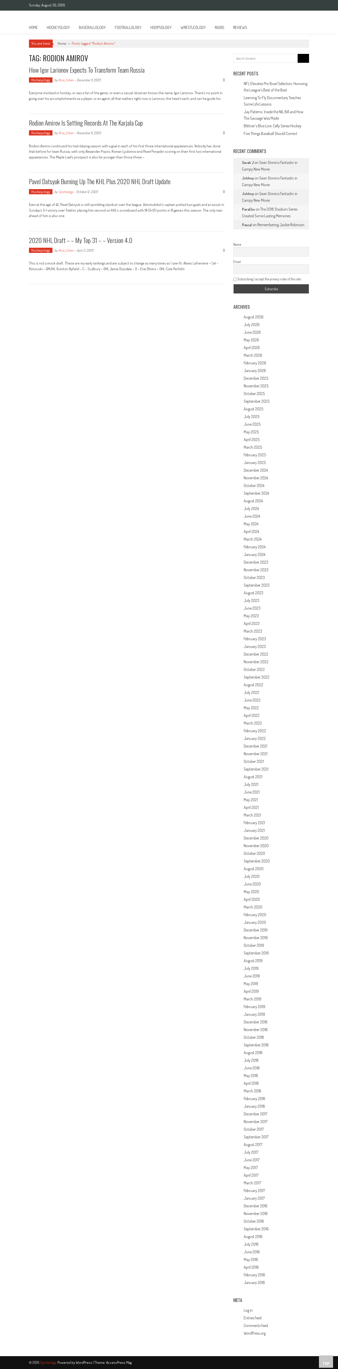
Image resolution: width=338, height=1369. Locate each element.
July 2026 (252, 324)
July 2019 (251, 968)
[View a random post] (301, 27)
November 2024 (256, 477)
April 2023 (252, 623)
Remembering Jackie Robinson (280, 224)
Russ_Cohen (66, 80)
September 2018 (256, 1044)
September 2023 (256, 585)
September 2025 (256, 401)
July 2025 (251, 416)
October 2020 (254, 853)
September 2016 (256, 1228)
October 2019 (254, 945)
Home (33, 27)
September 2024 (256, 493)
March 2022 (253, 723)
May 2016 (251, 1259)
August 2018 (253, 1052)
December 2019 (255, 929)
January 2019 (254, 1014)
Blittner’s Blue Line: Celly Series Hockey (272, 125)
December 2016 (255, 1205)
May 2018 (251, 1075)
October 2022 (254, 669)
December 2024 (256, 470)
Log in (248, 1310)
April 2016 (251, 1267)
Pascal (247, 224)
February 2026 (255, 362)
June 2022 (252, 700)
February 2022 (255, 730)
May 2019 (251, 983)
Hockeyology (58, 27)
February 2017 (254, 1190)
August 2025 (253, 408)
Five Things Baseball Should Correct (270, 133)
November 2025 (256, 385)
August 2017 (253, 1144)
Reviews (240, 27)
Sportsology (65, 192)
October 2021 (254, 761)
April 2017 (251, 1175)
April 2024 (251, 531)
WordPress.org (255, 1333)
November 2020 (256, 845)
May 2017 (251, 1167)
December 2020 (256, 838)
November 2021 (255, 753)
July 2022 (251, 692)
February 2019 (254, 1006)
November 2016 (256, 1213)
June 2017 (252, 1159)
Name (237, 244)
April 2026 (252, 347)
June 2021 (252, 792)
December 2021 (255, 746)
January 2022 (255, 738)
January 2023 (255, 646)
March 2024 (253, 539)
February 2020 (255, 914)
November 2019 (256, 937)
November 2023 (256, 569)
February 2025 (255, 454)
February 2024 (255, 546)
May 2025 (251, 431)
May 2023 (251, 615)
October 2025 (254, 393)
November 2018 (256, 1029)
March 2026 (253, 355)
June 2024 (252, 516)
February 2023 (255, 638)
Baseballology (92, 27)
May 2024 (251, 523)
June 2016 (252, 1251)
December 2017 (255, 1113)
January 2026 (255, 370)
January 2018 (254, 1106)
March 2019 (252, 998)
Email (237, 262)
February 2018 (254, 1098)
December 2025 (256, 378)
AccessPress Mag (119, 1362)
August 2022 (253, 684)
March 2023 (253, 631)
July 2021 (251, 784)
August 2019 (253, 960)
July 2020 (252, 876)
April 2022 (252, 715)
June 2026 (252, 332)
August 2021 (253, 776)
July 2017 (251, 1152)
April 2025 (252, 439)
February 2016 (254, 1274)
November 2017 (255, 1121)
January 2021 (254, 830)
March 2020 (253, 907)
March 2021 (252, 815)
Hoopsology (161, 27)
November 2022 (256, 661)
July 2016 (251, 1244)
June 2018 (252, 1067)
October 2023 (254, 577)
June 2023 (252, 608)
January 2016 (254, 1282)
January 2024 (254, 554)
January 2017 (254, 1198)
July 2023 (251, 600)
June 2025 (252, 424)
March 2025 (253, 447)
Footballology (128, 27)
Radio (219, 27)
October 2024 (254, 485)
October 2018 (254, 1037)
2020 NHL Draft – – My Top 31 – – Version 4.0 (80, 240)
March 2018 (252, 1090)
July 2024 (251, 508)
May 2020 (251, 891)
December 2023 (256, 562)
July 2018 (251, 1060)
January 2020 (255, 922)
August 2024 (253, 500)
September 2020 (257, 861)
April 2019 (251, 991)
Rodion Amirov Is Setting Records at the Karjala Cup (86, 123)
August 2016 (253, 1236)
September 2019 (256, 952)
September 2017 (256, 1136)
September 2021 (256, 769)
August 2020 (254, 868)
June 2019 (252, 975)
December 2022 (256, 654)
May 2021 (251, 799)
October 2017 (254, 1129)
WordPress (84, 1362)
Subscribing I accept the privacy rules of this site (269, 279)
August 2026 (254, 316)
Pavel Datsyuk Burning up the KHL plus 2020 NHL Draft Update (99, 181)
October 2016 (254, 1221)
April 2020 (252, 899)
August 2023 (253, 592)
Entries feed (253, 1317)
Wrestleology (193, 27)
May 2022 (251, 707)
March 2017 (252, 1182)
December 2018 (255, 1021)
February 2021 (254, 822)
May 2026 (251, 339)
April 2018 (251, 1083)
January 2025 (255, 462)
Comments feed (256, 1325)
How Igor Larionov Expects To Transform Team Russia (87, 70)
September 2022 (256, 677)
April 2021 (251, 807)
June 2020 (252, 884)
